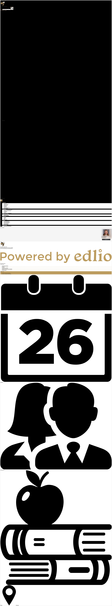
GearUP (5, 212)
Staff (4, 218)
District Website (6, 224)
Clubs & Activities (6, 215)
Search (1, 9)
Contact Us (5, 206)
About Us (5, 203)
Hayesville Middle (6, 222)
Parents (5, 217)
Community (5, 219)
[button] (4, 202)
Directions (17, 605)
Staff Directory (6, 208)
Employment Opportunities (7, 226)
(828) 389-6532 (4, 248)
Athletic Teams (6, 214)
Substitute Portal (5, 265)
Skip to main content (3, 0)
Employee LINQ (5, 267)
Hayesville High (6, 223)
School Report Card (6, 207)
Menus (3, 266)
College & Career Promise (7, 210)
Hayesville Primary (6, 221)
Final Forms (4, 270)
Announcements (6, 204)
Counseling (5, 211)
